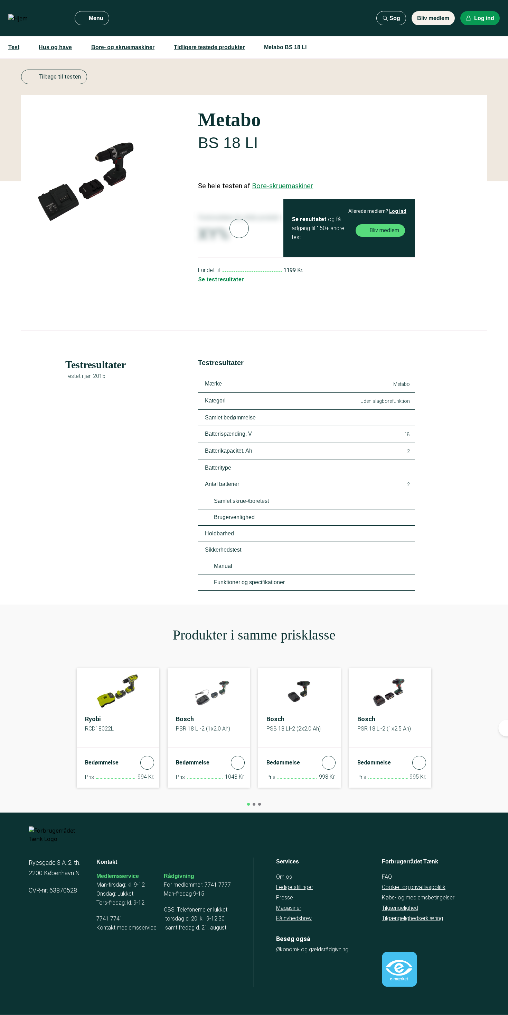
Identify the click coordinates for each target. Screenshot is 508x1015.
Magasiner (288, 908)
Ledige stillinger (294, 887)
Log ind (397, 211)
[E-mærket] (399, 969)
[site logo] (36, 18)
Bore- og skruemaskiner (122, 47)
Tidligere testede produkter (209, 47)
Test (13, 47)
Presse (284, 897)
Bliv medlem (433, 18)
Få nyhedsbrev (294, 918)
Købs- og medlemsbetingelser (418, 897)
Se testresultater (221, 279)
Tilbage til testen (59, 76)
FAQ (387, 876)
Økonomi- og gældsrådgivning (312, 949)
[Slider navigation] (248, 804)
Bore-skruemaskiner (282, 186)
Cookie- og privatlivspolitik (413, 887)
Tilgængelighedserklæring (412, 918)
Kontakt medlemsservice (126, 927)
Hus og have (55, 47)
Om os (284, 876)
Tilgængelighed (400, 908)
